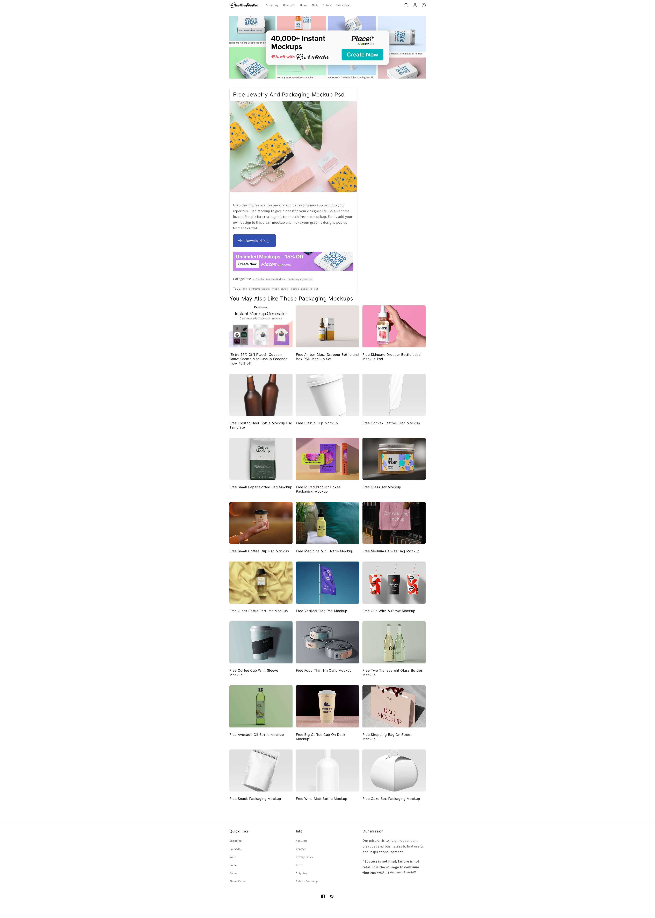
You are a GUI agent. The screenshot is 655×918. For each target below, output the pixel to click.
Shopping (235, 841)
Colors (233, 873)
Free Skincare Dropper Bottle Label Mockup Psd (391, 357)
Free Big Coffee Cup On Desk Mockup (320, 737)
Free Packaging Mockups (299, 279)
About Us (301, 841)
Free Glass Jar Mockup (381, 487)
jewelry (284, 288)
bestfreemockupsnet (259, 288)
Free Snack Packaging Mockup (255, 799)
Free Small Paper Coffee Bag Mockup (260, 487)
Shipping (301, 873)
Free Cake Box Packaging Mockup (391, 799)
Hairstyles (235, 849)
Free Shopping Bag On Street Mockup (387, 737)
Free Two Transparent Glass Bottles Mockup (392, 672)
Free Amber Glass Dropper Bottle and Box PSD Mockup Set (327, 357)
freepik (275, 288)
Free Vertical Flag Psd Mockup (321, 611)
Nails (232, 857)
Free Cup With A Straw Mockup (388, 611)
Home (233, 865)
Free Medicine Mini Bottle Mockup (324, 551)
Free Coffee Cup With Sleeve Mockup (253, 672)
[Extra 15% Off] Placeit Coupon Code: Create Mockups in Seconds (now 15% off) (258, 359)
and (245, 288)
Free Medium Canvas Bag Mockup (391, 551)
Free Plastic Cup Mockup (317, 423)
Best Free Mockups (275, 279)
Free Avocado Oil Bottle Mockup (256, 735)
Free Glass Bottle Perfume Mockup (258, 611)
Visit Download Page (254, 240)
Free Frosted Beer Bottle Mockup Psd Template (260, 425)
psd (316, 288)
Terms (299, 865)
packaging (306, 288)
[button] (406, 5)
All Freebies (258, 279)
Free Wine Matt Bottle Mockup (321, 799)
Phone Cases (237, 881)
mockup (295, 288)
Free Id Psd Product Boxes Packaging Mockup (318, 489)
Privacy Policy (304, 857)
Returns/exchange (307, 881)
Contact (301, 849)
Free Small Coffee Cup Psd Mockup (259, 551)
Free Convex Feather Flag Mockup (391, 423)
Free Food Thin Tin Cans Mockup (324, 670)
